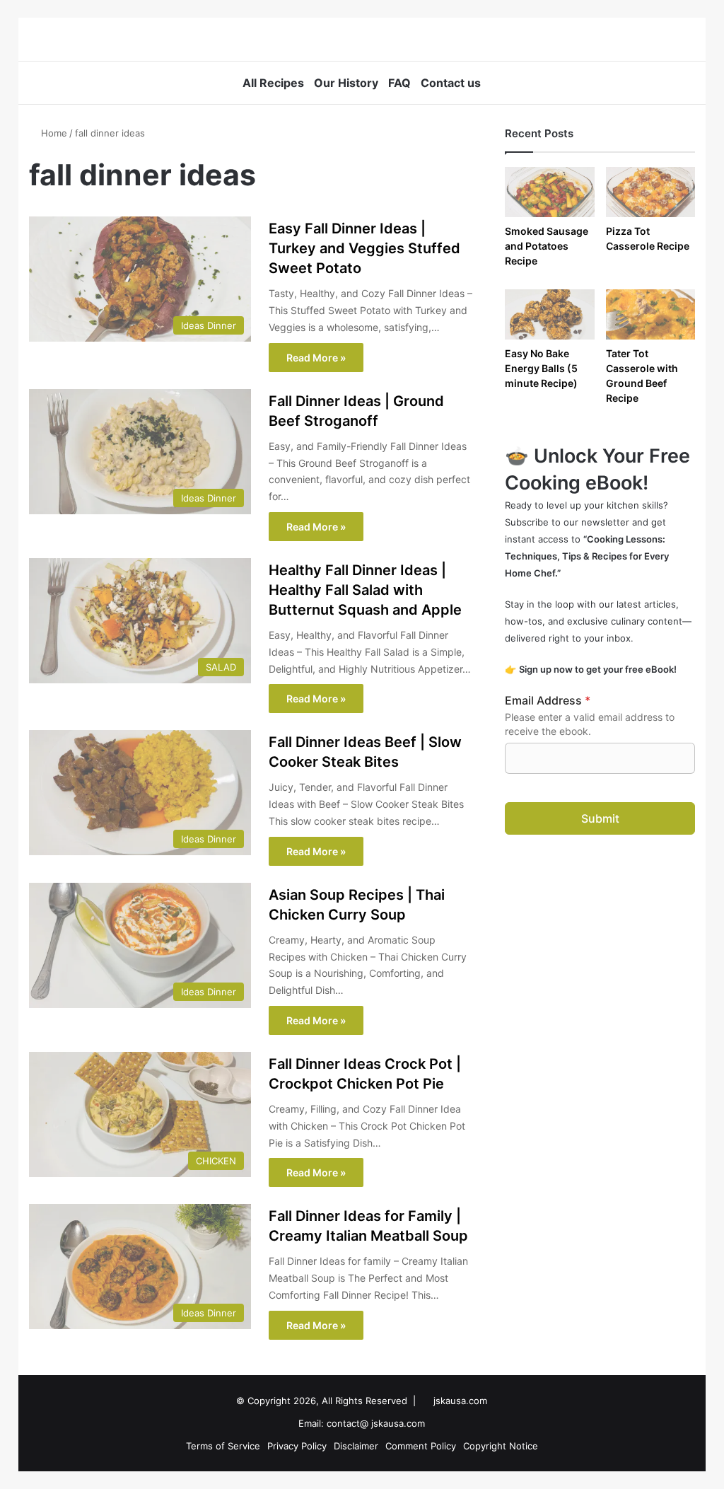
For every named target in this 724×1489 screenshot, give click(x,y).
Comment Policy (420, 1446)
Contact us (451, 83)
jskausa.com (460, 1400)
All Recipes (273, 83)
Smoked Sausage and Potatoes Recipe (546, 246)
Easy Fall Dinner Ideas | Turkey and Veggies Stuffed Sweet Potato (364, 248)
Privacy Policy (297, 1446)
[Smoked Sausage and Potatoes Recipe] (550, 192)
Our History (346, 83)
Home (52, 133)
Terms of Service (223, 1446)
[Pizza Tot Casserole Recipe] (651, 192)
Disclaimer (356, 1446)
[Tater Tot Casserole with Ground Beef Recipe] (651, 314)
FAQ (399, 83)
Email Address (547, 700)
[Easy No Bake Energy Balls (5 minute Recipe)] (550, 314)
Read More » (316, 358)
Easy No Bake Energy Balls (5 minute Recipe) (541, 368)
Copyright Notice (500, 1446)
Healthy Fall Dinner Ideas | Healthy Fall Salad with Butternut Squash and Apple (365, 590)
